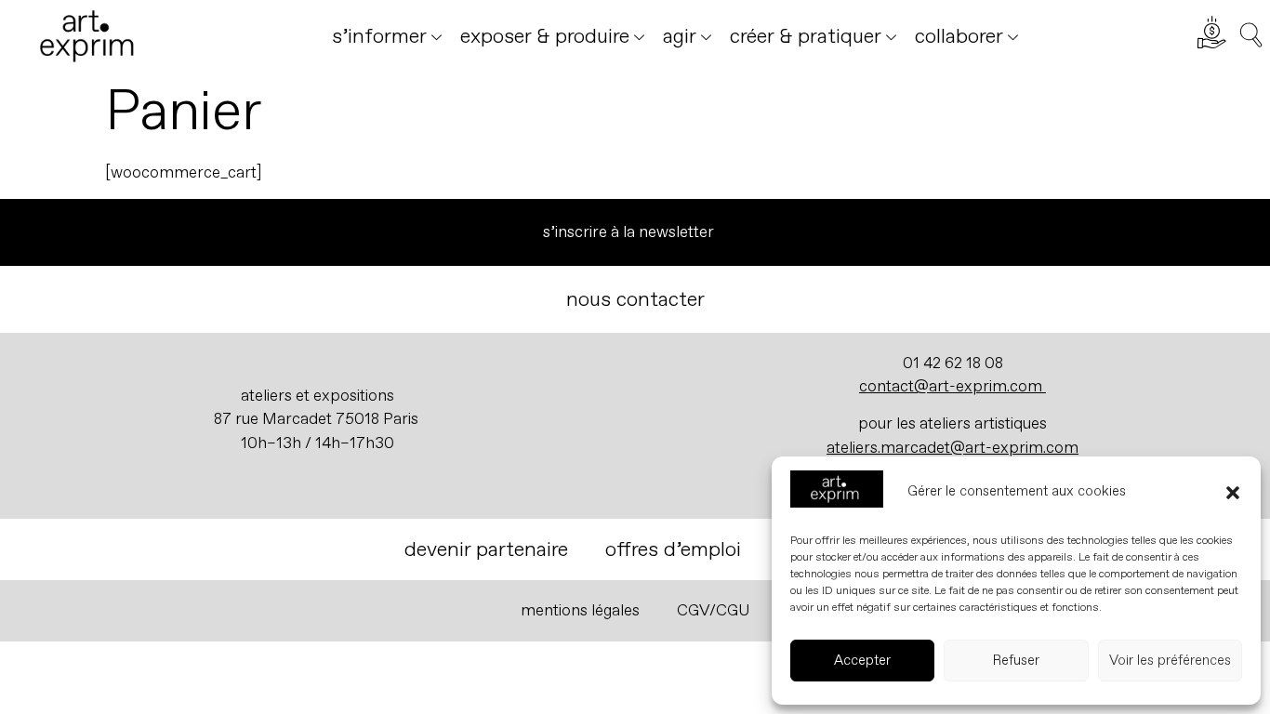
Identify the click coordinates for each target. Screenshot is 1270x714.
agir (679, 36)
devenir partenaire (486, 549)
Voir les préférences (1170, 660)
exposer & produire (544, 36)
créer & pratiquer (805, 36)
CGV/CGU (713, 610)
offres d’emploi (673, 549)
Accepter (862, 660)
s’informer (379, 36)
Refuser (1016, 660)
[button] (1233, 492)
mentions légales (580, 610)
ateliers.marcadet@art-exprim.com (952, 447)
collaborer (959, 36)
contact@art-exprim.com (950, 386)
